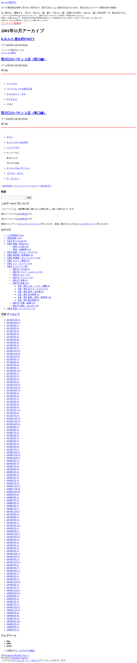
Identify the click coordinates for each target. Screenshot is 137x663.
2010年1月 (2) (12, 449)
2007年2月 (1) (12, 528)
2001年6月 (23, 214)
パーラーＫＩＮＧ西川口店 (19, 89)
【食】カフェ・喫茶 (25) (18, 261)
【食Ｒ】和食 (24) (20, 283)
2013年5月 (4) (12, 337)
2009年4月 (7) (12, 475)
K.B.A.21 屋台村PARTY (18, 39)
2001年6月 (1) (12, 585)
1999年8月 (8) (12, 616)
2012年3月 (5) (12, 376)
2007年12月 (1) (13, 511)
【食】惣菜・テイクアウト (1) (20, 308)
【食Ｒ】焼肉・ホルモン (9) (25, 306)
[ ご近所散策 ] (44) (15, 235)
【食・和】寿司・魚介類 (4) (30, 292)
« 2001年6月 (6, 186)
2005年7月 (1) (12, 545)
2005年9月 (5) (12, 539)
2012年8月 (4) (12, 362)
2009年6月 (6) (12, 469)
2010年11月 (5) (13, 421)
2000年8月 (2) (12, 596)
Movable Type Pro (20, 658)
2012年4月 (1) (12, 373)
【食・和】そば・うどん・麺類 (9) (33, 286)
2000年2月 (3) (12, 601)
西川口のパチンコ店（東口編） (24, 113)
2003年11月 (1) (13, 562)
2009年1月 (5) (12, 483)
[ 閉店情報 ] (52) (13, 238)
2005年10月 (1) (13, 537)
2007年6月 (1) (12, 523)
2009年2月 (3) (12, 480)
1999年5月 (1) (12, 624)
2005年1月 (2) (12, 551)
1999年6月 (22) (13, 621)
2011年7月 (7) (12, 399)
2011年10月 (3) (13, 390)
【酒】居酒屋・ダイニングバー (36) (23, 258)
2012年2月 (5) (12, 379)
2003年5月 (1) (12, 565)
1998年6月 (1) (12, 627)
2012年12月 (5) (13, 351)
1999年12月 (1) (13, 607)
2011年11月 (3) (13, 387)
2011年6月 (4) (12, 401)
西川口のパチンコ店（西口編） (24, 59)
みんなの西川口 (8, 2)
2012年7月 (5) (12, 365)
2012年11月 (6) (13, 353)
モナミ (9, 137)
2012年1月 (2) (12, 382)
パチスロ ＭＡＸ (15, 173)
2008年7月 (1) (12, 500)
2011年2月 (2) (12, 413)
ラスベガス (11, 83)
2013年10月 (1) (13, 323)
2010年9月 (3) (12, 427)
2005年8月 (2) (12, 542)
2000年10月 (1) (13, 593)
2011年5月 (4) (12, 404)
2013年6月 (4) (12, 334)
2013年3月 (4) (12, 342)
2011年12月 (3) (13, 384)
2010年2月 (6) (12, 446)
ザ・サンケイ (12, 178)
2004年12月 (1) (13, 554)
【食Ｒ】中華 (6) (20, 280)
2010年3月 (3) (12, 444)
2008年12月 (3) (13, 486)
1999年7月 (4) (12, 618)
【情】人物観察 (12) (21, 249)
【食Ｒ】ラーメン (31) (22, 277)
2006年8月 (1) (12, 531)
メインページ (20, 186)
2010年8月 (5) (12, 430)
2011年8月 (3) (12, 396)
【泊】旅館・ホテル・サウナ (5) (21, 252)
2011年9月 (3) (12, 393)
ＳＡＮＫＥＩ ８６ (16, 94)
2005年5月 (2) (12, 548)
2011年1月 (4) (12, 415)
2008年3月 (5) (12, 506)
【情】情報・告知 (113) (17, 244)
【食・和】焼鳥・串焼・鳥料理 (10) (34, 297)
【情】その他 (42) (20, 246)
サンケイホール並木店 (17, 142)
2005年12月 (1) (13, 534)
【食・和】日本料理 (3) (28, 294)
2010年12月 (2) (13, 418)
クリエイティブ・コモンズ (27, 660)
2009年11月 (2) (13, 455)
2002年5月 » (46, 186)
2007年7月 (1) (12, 520)
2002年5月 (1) (12, 579)
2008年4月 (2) (12, 503)
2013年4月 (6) (12, 339)
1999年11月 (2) (13, 610)
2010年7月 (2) (12, 432)
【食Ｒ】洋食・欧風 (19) (23, 303)
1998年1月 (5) (12, 630)
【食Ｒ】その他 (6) (21, 269)
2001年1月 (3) (12, 587)
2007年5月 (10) (13, 525)
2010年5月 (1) (12, 438)
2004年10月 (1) (13, 556)
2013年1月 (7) (12, 348)
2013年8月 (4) (12, 328)
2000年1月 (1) (12, 604)
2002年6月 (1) (12, 576)
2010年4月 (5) (12, 441)
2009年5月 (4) (12, 472)
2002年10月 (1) (13, 570)
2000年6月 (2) (12, 599)
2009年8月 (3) (12, 463)
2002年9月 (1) (12, 573)
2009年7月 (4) (12, 466)
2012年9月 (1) (12, 359)
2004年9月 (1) (12, 559)
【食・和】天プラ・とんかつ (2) (32, 289)
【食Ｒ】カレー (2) (21, 275)
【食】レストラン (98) (17, 266)
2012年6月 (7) (12, 368)
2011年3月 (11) (13, 410)
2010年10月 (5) (13, 424)
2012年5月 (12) (13, 370)
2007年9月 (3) (12, 514)
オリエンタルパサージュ (18, 168)
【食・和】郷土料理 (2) (28, 300)
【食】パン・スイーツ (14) (19, 263)
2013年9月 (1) (12, 325)
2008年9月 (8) (12, 494)
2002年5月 (23, 219)
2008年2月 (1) (12, 508)
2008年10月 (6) (13, 492)
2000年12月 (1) (13, 590)
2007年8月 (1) (12, 517)
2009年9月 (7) (12, 461)
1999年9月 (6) (12, 613)
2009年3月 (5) (12, 477)
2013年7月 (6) (12, 331)
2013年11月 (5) (13, 320)
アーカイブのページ (85, 224)
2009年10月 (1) (13, 458)
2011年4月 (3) (12, 407)
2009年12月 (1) (13, 452)
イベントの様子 (8, 53)
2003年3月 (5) (12, 568)
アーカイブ (33, 186)
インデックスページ (30, 224)
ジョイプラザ (12, 147)
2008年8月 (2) (12, 497)
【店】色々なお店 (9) (16, 241)
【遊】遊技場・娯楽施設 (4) (19, 255)
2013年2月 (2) (12, 345)
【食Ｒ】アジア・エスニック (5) (27, 272)
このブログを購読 (26, 650)
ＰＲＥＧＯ (11, 99)
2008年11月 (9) (13, 489)
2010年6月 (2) (12, 435)
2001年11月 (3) (13, 582)
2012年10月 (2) (13, 356)
